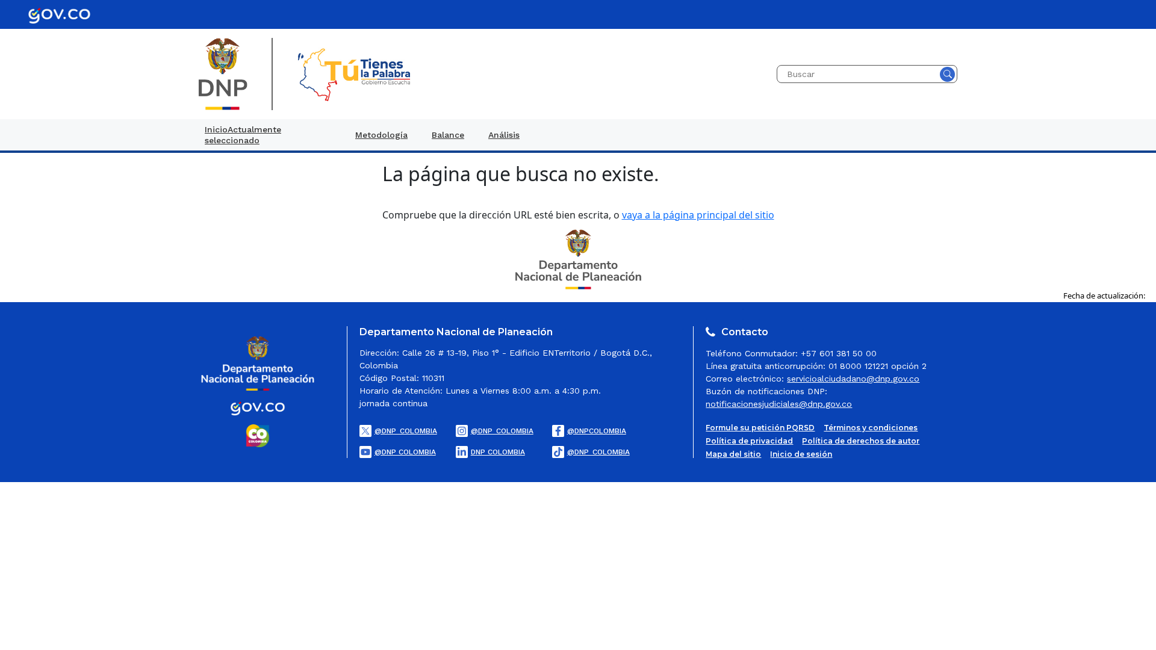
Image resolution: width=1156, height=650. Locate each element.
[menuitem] (268, 134)
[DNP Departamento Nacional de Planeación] (578, 258)
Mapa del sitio (733, 454)
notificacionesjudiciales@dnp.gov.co (779, 404)
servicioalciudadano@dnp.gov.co (853, 378)
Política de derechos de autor (860, 441)
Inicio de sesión (801, 454)
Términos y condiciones (871, 428)
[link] (268, 134)
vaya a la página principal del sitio (698, 214)
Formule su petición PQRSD (760, 428)
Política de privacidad (749, 441)
